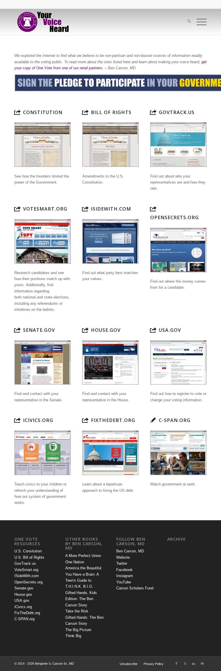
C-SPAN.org (174, 420)
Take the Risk (76, 611)
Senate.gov (39, 330)
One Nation (74, 562)
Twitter (121, 563)
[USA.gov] (153, 330)
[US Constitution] (42, 144)
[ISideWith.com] (85, 209)
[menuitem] (186, 22)
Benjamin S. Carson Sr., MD (54, 663)
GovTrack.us (177, 112)
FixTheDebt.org (113, 420)
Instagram (124, 576)
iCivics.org (38, 420)
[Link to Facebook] (176, 663)
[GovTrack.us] (153, 112)
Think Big (73, 636)
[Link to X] (185, 663)
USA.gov (170, 330)
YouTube (123, 582)
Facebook (124, 570)
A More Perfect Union (83, 556)
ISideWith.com (111, 209)
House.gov (106, 330)
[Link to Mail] (202, 663)
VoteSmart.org (45, 209)
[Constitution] (17, 112)
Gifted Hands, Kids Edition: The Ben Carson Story (81, 599)
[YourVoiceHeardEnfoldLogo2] (42, 22)
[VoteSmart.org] (17, 209)
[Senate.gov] (17, 330)
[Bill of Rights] (85, 112)
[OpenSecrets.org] (153, 209)
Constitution (42, 112)
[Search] (186, 22)
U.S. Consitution (28, 551)
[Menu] (199, 22)
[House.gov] (85, 330)
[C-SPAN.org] (153, 420)
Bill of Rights (111, 112)
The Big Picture (78, 630)
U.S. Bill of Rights (29, 557)
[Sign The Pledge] (110, 83)
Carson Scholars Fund (134, 588)
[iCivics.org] (17, 420)
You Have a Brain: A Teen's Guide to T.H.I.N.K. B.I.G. (82, 580)
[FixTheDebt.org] (85, 420)
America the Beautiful (83, 568)
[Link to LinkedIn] (193, 663)
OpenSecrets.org (174, 217)
